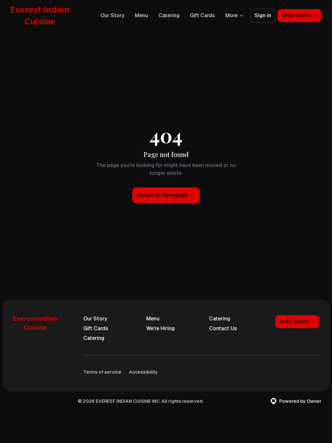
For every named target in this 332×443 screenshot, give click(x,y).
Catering (169, 15)
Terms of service (102, 372)
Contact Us (223, 328)
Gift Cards (202, 15)
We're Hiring (160, 328)
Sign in (263, 15)
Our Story (112, 15)
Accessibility (143, 372)
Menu (141, 15)
